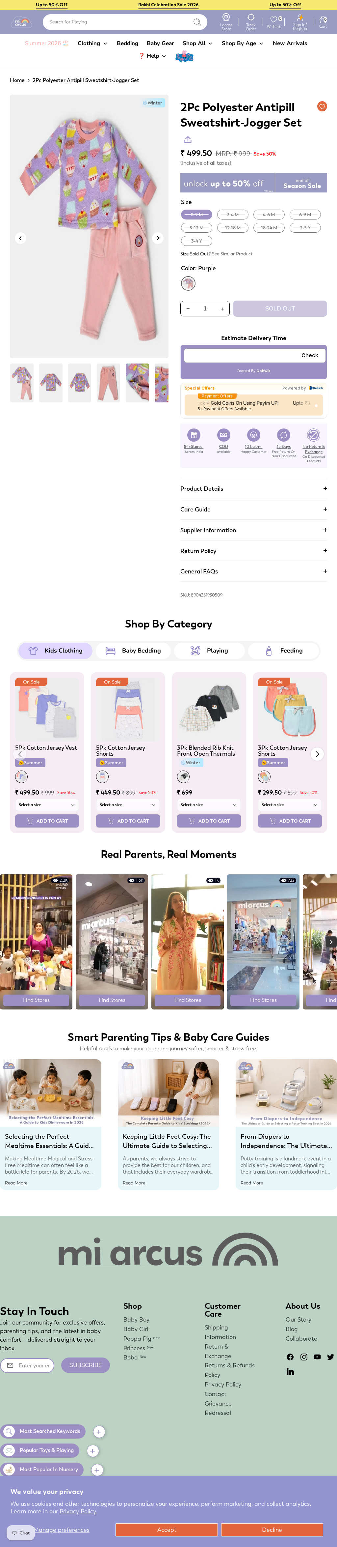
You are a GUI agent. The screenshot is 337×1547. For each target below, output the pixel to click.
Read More (16, 1183)
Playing (217, 651)
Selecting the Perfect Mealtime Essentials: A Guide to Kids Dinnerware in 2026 (48, 1145)
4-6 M (269, 215)
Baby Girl (135, 1329)
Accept (166, 1529)
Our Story (298, 1319)
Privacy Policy (223, 1384)
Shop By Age (240, 43)
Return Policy (198, 551)
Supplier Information (208, 530)
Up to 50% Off (51, 5)
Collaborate (301, 1338)
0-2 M (197, 215)
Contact (215, 1394)
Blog (292, 1329)
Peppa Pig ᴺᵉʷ (141, 1338)
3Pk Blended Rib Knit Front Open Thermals (206, 750)
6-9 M (305, 215)
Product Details (201, 488)
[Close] (197, 22)
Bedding (127, 43)
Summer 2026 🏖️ (47, 43)
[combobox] (125, 22)
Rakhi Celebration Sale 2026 (168, 5)
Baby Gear (160, 43)
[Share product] (188, 139)
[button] (317, 754)
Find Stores (36, 1000)
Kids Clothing (64, 651)
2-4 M (233, 215)
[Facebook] (290, 1357)
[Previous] (20, 238)
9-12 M (197, 228)
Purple (188, 283)
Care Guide (195, 509)
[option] (89, 229)
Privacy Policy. (78, 1511)
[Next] (158, 238)
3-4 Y (196, 241)
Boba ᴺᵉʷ (134, 1357)
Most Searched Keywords (50, 1431)
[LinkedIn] (290, 1371)
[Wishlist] (274, 19)
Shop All (195, 43)
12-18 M (233, 228)
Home (17, 80)
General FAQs (199, 571)
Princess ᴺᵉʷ (138, 1348)
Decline (272, 1529)
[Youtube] (317, 1357)
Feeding (291, 651)
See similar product (232, 254)
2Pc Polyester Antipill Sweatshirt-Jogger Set (86, 80)
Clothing (90, 43)
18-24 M (269, 228)
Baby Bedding (141, 651)
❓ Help (149, 56)
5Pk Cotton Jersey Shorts (120, 750)
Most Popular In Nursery (49, 1469)
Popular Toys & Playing (47, 1450)
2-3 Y (305, 228)
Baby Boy (136, 1319)
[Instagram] (303, 1357)
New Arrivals (290, 43)
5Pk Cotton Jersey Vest (46, 747)
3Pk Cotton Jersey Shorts (282, 750)
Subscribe (85, 1365)
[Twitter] (330, 1357)
